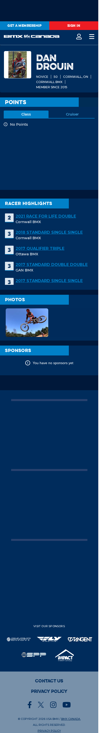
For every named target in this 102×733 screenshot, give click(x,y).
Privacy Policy (49, 691)
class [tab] (26, 114)
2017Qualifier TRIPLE (40, 248)
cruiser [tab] (72, 114)
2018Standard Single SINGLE (49, 232)
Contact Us (49, 681)
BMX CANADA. (71, 719)
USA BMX (52, 719)
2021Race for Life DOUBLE (46, 216)
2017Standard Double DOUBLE (52, 264)
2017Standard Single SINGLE (49, 280)
